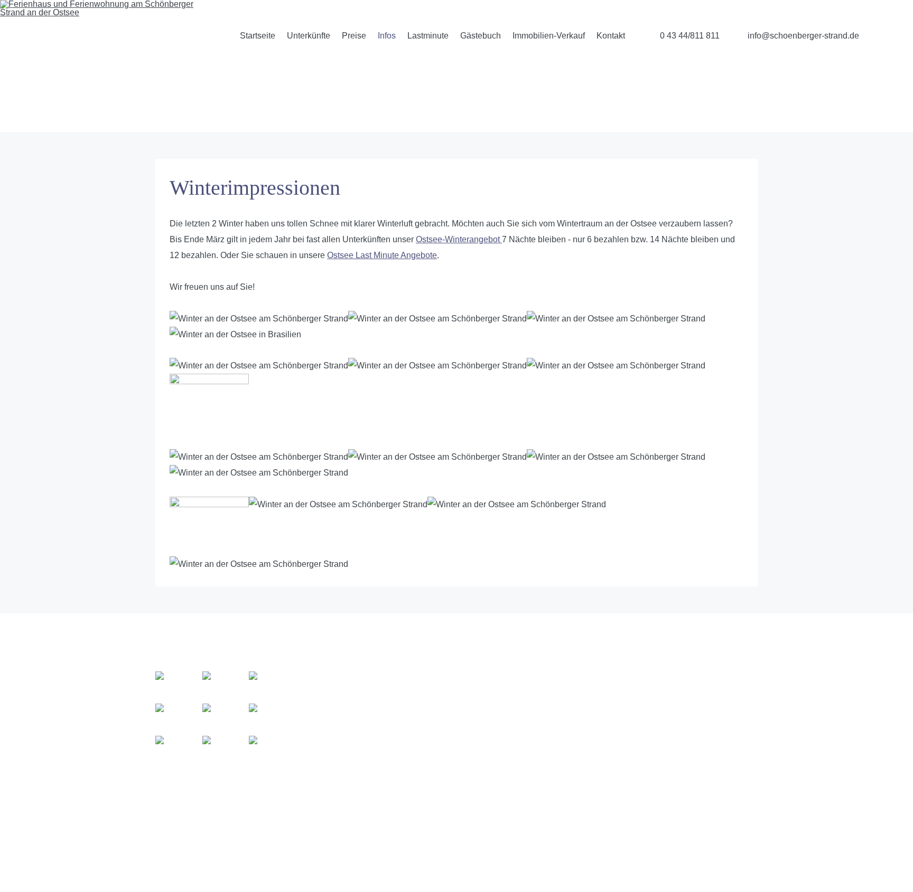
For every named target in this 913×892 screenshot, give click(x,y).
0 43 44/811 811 (690, 35)
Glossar (682, 690)
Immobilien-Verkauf (549, 35)
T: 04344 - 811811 (559, 741)
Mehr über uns (339, 739)
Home (679, 674)
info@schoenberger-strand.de (803, 35)
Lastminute (428, 35)
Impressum (688, 722)
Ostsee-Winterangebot (459, 239)
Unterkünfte (308, 35)
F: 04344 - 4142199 (563, 757)
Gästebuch (480, 35)
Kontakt (611, 35)
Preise (354, 35)
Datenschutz (691, 706)
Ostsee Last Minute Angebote (382, 255)
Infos (387, 35)
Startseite (257, 35)
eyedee (746, 862)
